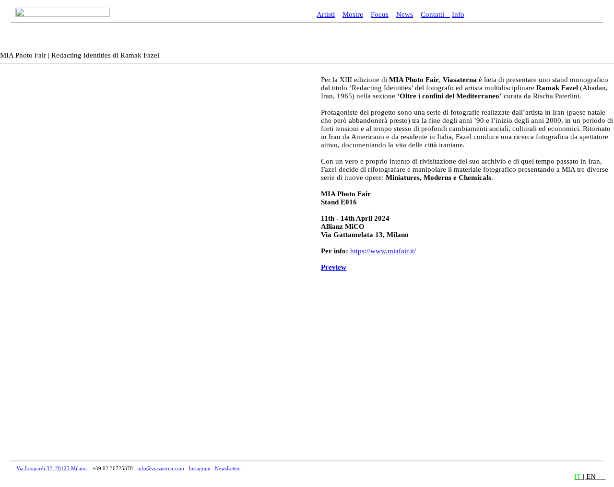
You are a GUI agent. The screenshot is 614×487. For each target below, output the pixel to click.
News (404, 14)
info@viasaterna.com (160, 468)
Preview (333, 267)
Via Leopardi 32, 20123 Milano (51, 468)
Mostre (352, 14)
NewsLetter (228, 468)
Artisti (326, 14)
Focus (380, 14)
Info (458, 14)
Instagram (200, 468)
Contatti (435, 14)
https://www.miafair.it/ (383, 251)
